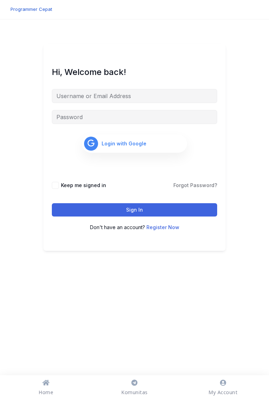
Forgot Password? (195, 185)
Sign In (134, 210)
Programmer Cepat (31, 9)
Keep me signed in (83, 185)
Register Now (162, 227)
